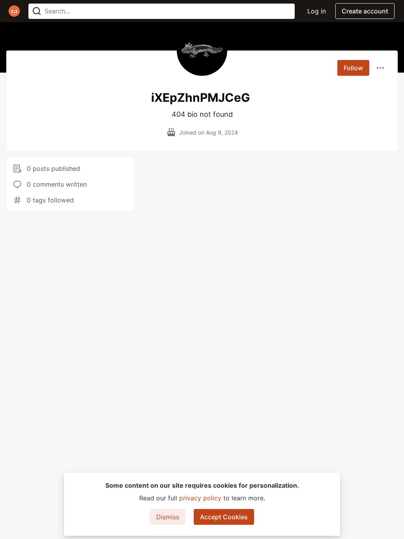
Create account (365, 11)
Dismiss (167, 517)
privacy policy (200, 498)
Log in (316, 11)
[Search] (37, 11)
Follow (353, 68)
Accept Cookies (224, 517)
